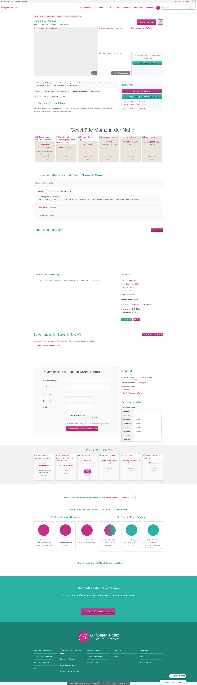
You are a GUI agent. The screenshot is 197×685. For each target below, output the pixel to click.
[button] (66, 51)
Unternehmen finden (88, 7)
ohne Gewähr (111, 497)
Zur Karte (126, 389)
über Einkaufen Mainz (41, 662)
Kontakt (136, 319)
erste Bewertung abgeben (148, 63)
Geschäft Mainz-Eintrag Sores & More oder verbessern (109, 544)
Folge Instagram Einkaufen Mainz (143, 96)
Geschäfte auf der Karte (42, 650)
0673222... (133, 108)
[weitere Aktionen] (160, 22)
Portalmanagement (93, 662)
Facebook (149, 7)
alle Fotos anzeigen (121, 73)
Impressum (144, 650)
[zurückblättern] (39, 51)
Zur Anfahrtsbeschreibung (132, 393)
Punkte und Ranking (67, 659)
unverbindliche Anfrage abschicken (82, 429)
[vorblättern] (92, 51)
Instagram (138, 7)
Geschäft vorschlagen (68, 665)
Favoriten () (174, 683)
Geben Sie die (48, 346)
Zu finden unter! (46, 215)
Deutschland (130, 294)
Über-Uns (103, 7)
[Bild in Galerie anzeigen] (115, 39)
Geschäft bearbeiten (94, 650)
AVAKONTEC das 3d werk (130, 143)
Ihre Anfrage (47, 387)
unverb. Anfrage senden (146, 22)
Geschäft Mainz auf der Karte (135, 102)
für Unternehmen (124, 7)
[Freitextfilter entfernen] (189, 7)
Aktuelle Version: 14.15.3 (120, 683)
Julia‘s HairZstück (66, 147)
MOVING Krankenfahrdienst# (109, 143)
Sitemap (116, 656)
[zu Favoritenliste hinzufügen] (37, 30)
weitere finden (65, 542)
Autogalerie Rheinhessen (45, 146)
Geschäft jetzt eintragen (100, 611)
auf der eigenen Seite (131, 542)
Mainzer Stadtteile (47, 208)
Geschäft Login (180, 1)
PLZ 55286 (136, 284)
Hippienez (88, 144)
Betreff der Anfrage (50, 381)
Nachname (47, 401)
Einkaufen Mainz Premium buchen (70, 651)
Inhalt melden (128, 497)
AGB (141, 656)
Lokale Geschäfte (44, 183)
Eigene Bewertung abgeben (153, 334)
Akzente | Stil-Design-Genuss (152, 143)
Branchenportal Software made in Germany (82, 683)
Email (45, 407)
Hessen (134, 291)
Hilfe (187, 1)
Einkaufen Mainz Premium (158, 128)
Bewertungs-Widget (95, 656)
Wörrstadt (130, 287)
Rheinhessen (135, 304)
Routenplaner (157, 230)
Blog (112, 7)
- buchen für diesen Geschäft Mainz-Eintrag (153, 544)
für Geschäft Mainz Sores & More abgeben (43, 542)
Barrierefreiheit (178, 676)
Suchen (194, 8)
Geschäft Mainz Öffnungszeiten (135, 104)
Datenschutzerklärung (76, 424)
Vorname (46, 395)
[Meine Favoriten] (158, 8)
